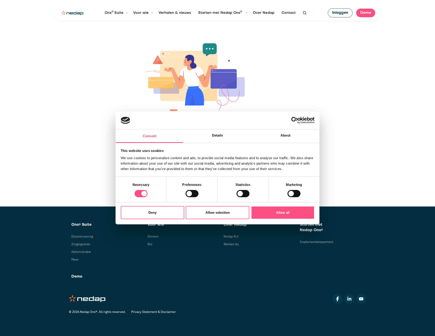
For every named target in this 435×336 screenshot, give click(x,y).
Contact (289, 12)
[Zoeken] (304, 13)
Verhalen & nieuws (175, 12)
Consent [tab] (149, 136)
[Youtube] (361, 299)
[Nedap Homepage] (87, 299)
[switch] (192, 193)
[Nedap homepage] (72, 13)
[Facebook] (338, 299)
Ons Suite (114, 12)
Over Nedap (263, 12)
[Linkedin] (349, 299)
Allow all (283, 212)
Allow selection (217, 212)
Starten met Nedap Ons (220, 12)
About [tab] (285, 135)
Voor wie (141, 12)
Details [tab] (217, 135)
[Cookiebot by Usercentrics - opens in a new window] (294, 120)
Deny (152, 212)
